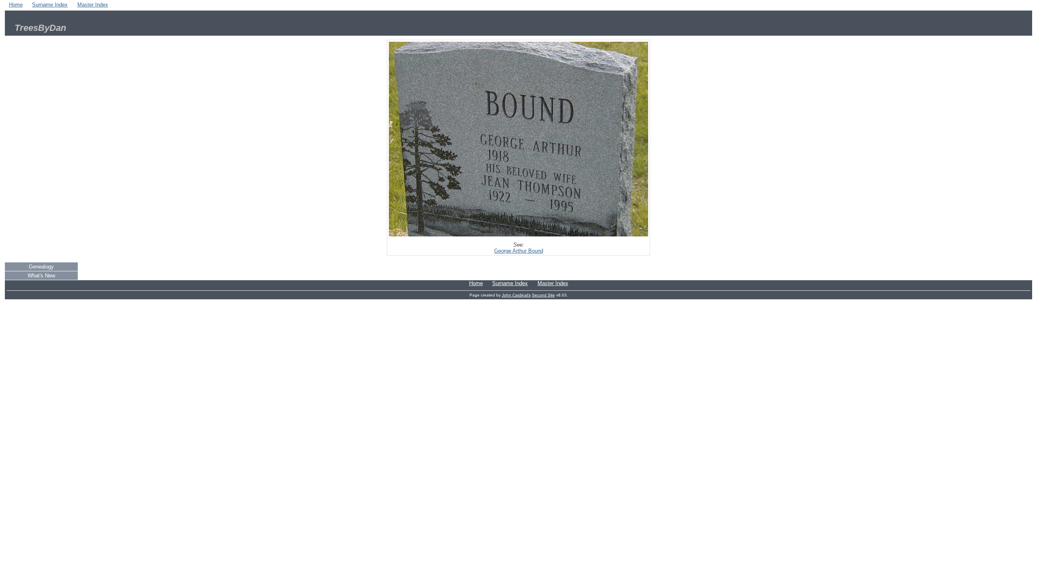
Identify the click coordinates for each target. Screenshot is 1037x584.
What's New (41, 276)
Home (16, 5)
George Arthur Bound (518, 251)
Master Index (92, 5)
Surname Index (50, 5)
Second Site (543, 295)
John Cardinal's (516, 295)
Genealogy (41, 267)
